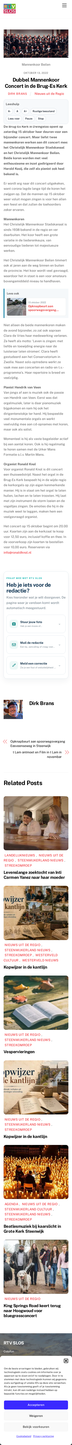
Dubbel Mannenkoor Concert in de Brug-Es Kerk (36, 83)
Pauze (28, 118)
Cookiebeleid (23, 1436)
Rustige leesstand (44, 111)
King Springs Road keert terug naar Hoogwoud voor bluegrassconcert (32, 1310)
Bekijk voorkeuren (36, 1426)
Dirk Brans (17, 93)
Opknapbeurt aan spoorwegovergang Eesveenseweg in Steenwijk (37, 744)
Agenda (11, 1204)
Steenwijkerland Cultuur (28, 1209)
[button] (66, 1361)
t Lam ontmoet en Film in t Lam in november (37, 754)
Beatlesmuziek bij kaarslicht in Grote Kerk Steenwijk (32, 1229)
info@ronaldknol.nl (17, 552)
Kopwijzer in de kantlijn (25, 967)
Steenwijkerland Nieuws (40, 860)
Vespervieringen (19, 1051)
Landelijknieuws (20, 855)
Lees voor (14, 118)
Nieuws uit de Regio (49, 94)
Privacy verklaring (43, 1436)
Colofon (9, 1351)
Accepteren (36, 1404)
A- (9, 111)
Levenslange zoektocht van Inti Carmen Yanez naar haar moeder (34, 875)
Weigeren (36, 1415)
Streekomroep (18, 865)
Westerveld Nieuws (40, 960)
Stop (41, 118)
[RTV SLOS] (10, 11)
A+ (25, 111)
